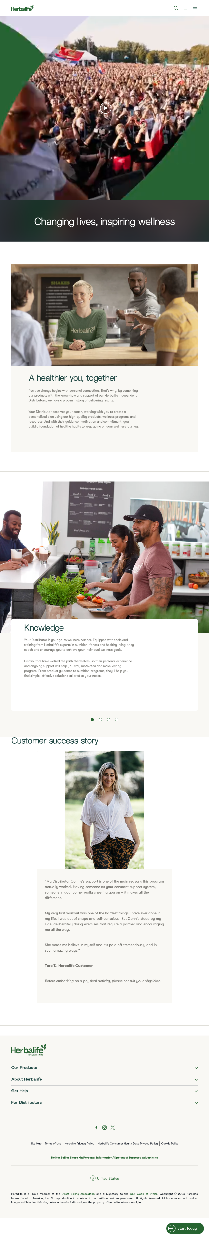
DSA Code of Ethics (143, 1193)
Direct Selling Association (78, 1193)
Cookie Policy (170, 1143)
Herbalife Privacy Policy (79, 1143)
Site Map (35, 1143)
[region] (104, 129)
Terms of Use (53, 1143)
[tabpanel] (104, 596)
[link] (195, 7)
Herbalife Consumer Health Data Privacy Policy (128, 1143)
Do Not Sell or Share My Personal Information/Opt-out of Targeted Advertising (104, 1157)
